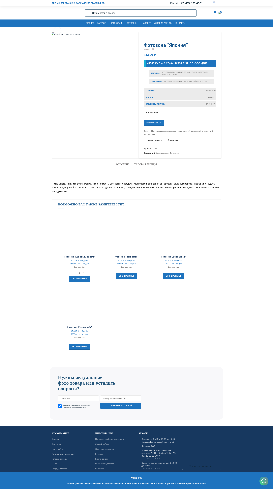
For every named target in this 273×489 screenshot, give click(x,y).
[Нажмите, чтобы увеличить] (57, 30)
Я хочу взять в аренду (88, 13)
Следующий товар (214, 38)
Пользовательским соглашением (74, 407)
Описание (122, 164)
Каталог (55, 439)
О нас (54, 464)
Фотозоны (174, 153)
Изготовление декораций (63, 454)
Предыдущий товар (209, 38)
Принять (137, 478)
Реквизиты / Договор (104, 464)
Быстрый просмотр (98, 229)
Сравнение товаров (104, 449)
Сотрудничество (59, 469)
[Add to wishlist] (98, 216)
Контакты (99, 469)
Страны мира (162, 153)
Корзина (99, 454)
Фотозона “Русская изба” (79, 327)
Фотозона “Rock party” (126, 257)
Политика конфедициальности (109, 439)
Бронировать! (154, 123)
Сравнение (172, 140)
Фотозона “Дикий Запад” (173, 257)
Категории (56, 444)
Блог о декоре (101, 459)
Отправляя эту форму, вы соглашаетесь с (77, 406)
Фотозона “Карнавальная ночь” (79, 257)
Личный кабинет (102, 444)
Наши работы (58, 449)
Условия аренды (145, 164)
